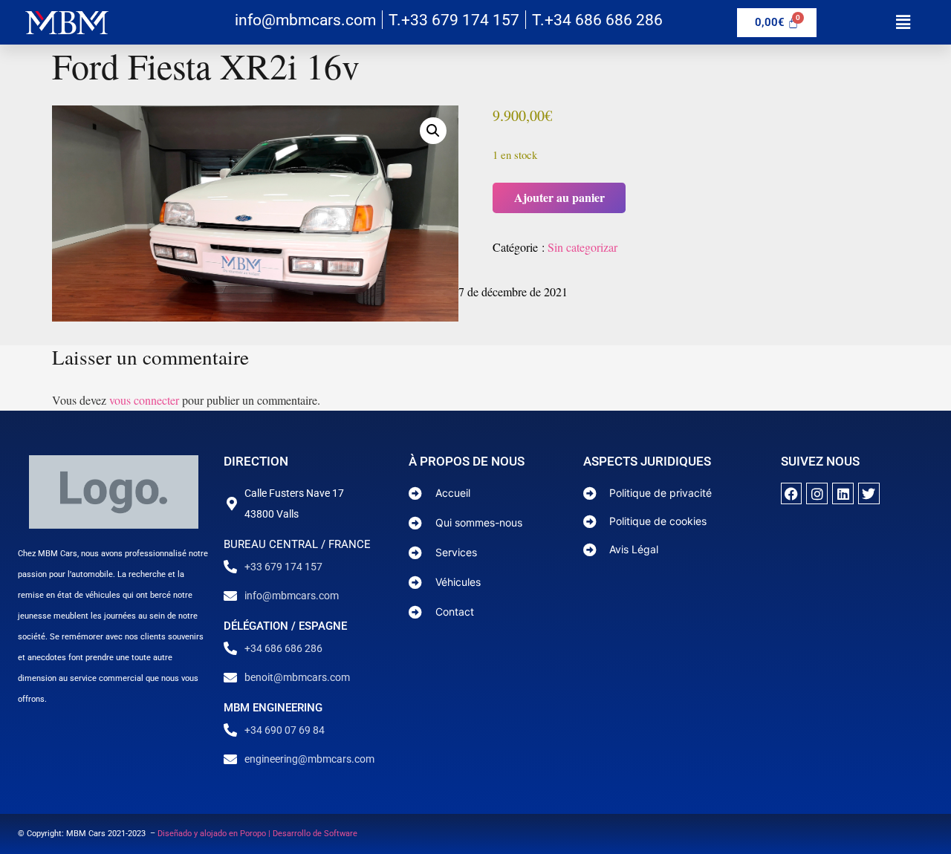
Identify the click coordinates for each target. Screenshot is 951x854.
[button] (902, 22)
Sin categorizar (582, 247)
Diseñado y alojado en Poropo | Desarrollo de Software (257, 833)
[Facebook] (791, 493)
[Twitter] (869, 493)
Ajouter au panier (559, 197)
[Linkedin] (843, 493)
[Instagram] (817, 493)
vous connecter (144, 400)
